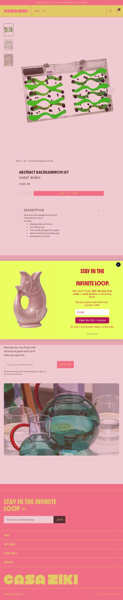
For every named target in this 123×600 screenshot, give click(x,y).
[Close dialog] (118, 264)
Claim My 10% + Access (92, 320)
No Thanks (92, 334)
